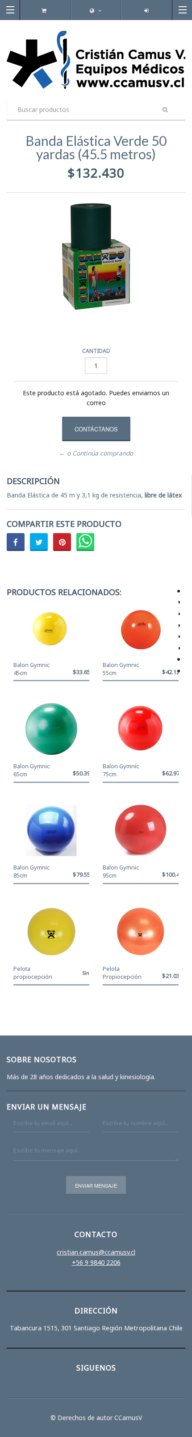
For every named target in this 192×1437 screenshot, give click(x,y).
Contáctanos (96, 429)
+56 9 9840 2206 (96, 1262)
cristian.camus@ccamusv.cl (96, 1252)
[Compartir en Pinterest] (62, 542)
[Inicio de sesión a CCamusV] (146, 10)
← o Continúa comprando (96, 453)
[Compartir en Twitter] (39, 542)
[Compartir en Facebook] (16, 542)
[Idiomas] (96, 10)
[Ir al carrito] (46, 10)
